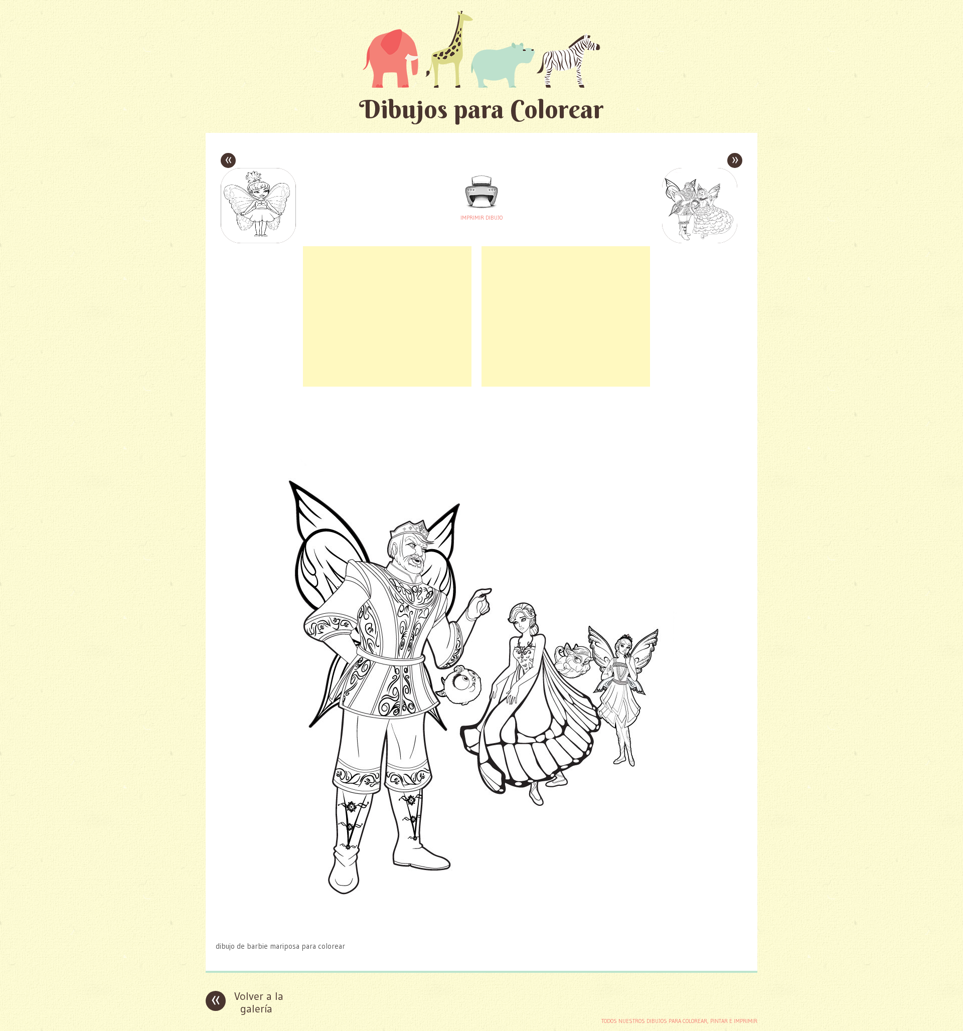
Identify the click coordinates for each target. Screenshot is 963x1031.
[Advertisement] (387, 316)
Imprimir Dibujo (481, 217)
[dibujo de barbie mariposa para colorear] (481, 926)
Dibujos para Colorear (481, 109)
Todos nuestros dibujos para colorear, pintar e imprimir (679, 1020)
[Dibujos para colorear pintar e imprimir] (481, 49)
